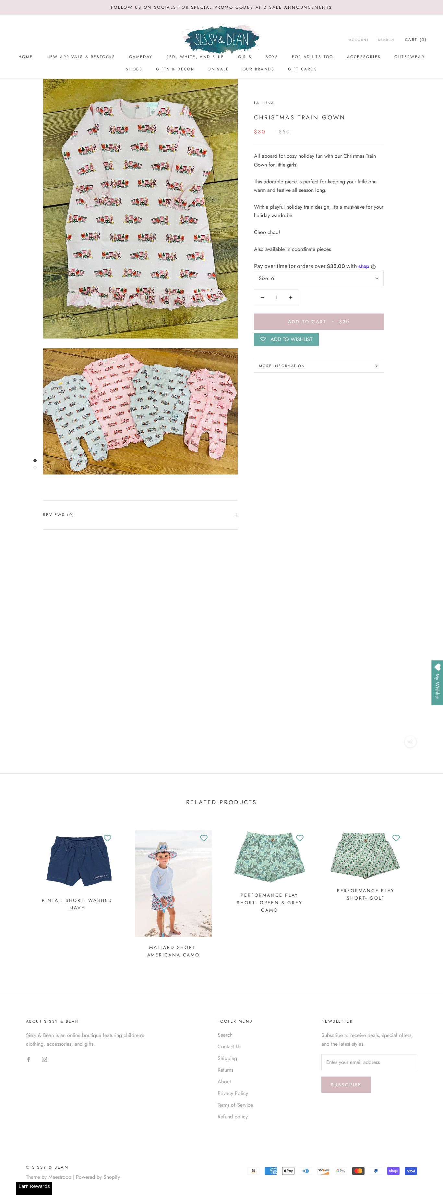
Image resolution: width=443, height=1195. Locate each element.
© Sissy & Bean (47, 1167)
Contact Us (229, 1046)
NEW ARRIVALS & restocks (81, 57)
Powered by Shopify (98, 1177)
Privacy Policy (233, 1093)
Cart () (416, 40)
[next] (422, 891)
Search (386, 39)
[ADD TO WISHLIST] (107, 838)
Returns (225, 1070)
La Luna (264, 103)
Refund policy (233, 1116)
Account (359, 39)
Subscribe (346, 1084)
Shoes (134, 69)
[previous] (20, 891)
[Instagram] (44, 1059)
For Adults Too (312, 57)
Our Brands (258, 69)
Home (25, 57)
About (224, 1081)
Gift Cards (302, 69)
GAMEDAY (141, 57)
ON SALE (218, 69)
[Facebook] (28, 1059)
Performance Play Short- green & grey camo (269, 902)
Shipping (227, 1058)
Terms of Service (235, 1105)
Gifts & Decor (175, 69)
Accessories (364, 57)
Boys (272, 57)
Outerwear (409, 57)
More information (282, 365)
